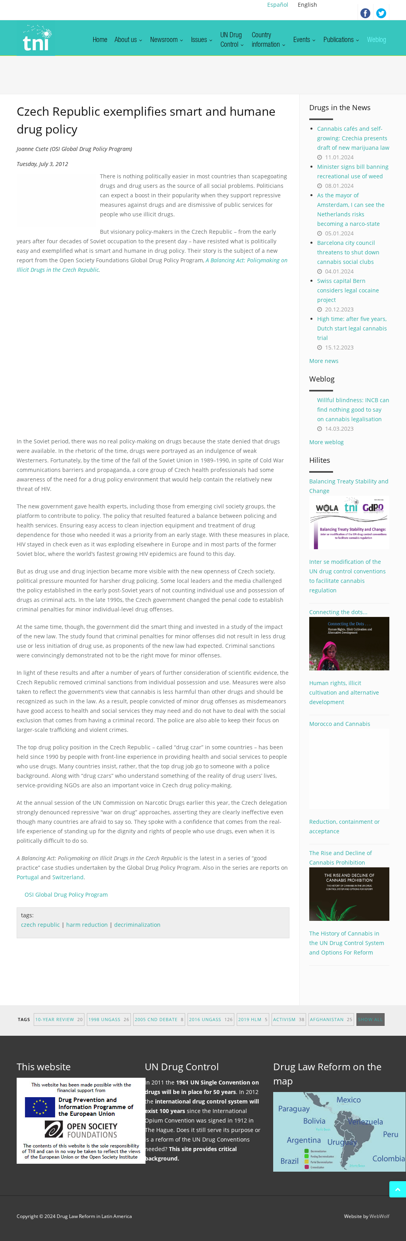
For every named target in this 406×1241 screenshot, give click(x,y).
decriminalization (137, 924)
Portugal (28, 877)
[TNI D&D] (36, 38)
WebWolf (379, 1216)
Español (277, 4)
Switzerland (68, 877)
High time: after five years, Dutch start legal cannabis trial (352, 328)
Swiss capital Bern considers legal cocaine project (348, 290)
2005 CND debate (159, 1019)
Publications (339, 40)
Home (100, 40)
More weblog (326, 442)
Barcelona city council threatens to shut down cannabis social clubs (348, 252)
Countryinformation (267, 40)
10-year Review (59, 1019)
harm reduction (87, 924)
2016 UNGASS (211, 1019)
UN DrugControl (231, 40)
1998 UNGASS (108, 1019)
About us (126, 40)
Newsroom (164, 40)
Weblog (376, 40)
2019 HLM (253, 1019)
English (307, 4)
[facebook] (365, 12)
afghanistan (331, 1019)
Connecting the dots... (338, 612)
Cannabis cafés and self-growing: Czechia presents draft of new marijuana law (353, 138)
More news (324, 361)
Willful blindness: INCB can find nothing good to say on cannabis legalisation (353, 409)
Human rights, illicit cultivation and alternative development (344, 692)
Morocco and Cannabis (339, 723)
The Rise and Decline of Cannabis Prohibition (340, 857)
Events (302, 40)
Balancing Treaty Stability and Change (349, 485)
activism (288, 1019)
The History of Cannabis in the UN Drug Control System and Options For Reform (346, 943)
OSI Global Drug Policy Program (66, 894)
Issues (200, 40)
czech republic (40, 924)
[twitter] (381, 12)
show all (370, 1019)
